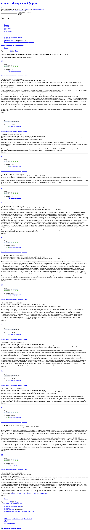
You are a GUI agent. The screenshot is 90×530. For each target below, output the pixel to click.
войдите (27, 9)
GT (2, 61)
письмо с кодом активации (17, 10)
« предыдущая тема (6, 45)
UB (23, 40)
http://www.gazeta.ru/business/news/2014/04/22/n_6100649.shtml (29, 493)
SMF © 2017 (16, 519)
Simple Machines (26, 519)
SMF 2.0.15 (7, 519)
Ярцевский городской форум (19, 3)
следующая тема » (18, 45)
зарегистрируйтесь (38, 9)
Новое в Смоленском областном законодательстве (14, 75)
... (9, 51)
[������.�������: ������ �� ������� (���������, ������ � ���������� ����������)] (11, 528)
